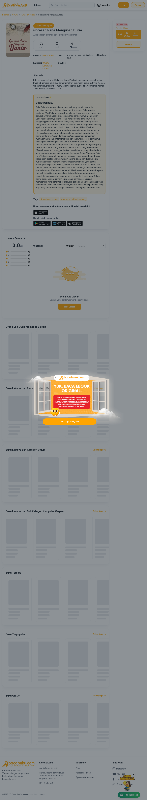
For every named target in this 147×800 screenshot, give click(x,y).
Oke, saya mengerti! (69, 421)
